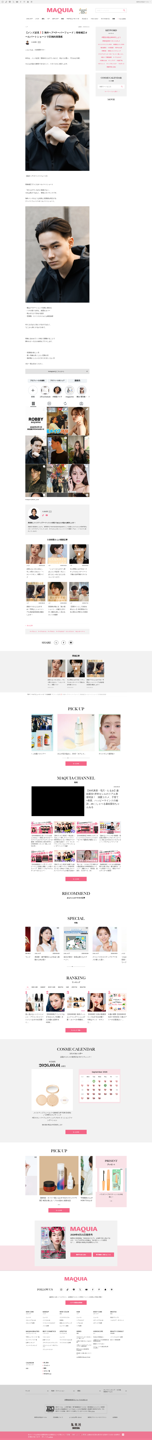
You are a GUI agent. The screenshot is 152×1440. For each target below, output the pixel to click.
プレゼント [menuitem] (85, 18)
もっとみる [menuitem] (122, 18)
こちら (93, 1411)
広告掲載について (58, 1417)
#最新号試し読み (111, 67)
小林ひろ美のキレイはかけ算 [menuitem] (84, 1341)
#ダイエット (101, 63)
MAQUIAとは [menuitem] (47, 1373)
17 (105, 1090)
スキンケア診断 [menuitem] (30, 1323)
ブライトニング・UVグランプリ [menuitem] (50, 1346)
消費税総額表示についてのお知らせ (76, 1400)
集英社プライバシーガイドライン (97, 1417)
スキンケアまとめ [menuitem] (31, 1320)
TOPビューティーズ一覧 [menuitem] (32, 1337)
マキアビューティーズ (38, 694)
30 (99, 1098)
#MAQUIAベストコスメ (111, 41)
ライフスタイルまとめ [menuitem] (66, 1339)
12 (117, 1085)
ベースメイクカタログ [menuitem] (49, 1323)
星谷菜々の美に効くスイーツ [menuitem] (84, 1354)
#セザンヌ (121, 63)
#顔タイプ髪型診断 (106, 57)
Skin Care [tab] (35, 987)
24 (105, 1094)
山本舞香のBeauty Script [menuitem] (83, 1357)
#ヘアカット (33, 631)
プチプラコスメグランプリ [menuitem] (50, 1342)
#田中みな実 (118, 47)
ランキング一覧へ (76, 1030)
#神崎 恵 (104, 51)
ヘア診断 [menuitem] (79, 1325)
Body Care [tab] (51, 987)
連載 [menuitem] (113, 18)
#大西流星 (111, 47)
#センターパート (80, 631)
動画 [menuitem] (44, 1368)
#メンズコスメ (70, 631)
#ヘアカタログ (60, 631)
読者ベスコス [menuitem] (46, 1339)
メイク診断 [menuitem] (46, 1325)
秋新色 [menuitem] (61, 1320)
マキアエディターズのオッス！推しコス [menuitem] (84, 1337)
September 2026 (99, 1072)
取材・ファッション (57, 1391)
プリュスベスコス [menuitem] (48, 1349)
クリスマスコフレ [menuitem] (65, 1317)
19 (117, 1090)
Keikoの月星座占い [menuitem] (98, 1337)
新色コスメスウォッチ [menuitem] (66, 1323)
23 (99, 1094)
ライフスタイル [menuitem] (105, 18)
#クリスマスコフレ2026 (105, 44)
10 (105, 1085)
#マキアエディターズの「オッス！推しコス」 (111, 54)
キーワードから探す (111, 91)
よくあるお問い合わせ (75, 1417)
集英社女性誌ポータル (142, 2)
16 (99, 1090)
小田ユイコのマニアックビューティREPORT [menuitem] (84, 1345)
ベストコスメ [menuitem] (94, 18)
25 (111, 1094)
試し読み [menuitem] (46, 1362)
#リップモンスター (112, 63)
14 (88, 1090)
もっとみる (76, 763)
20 (82, 1094)
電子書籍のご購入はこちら (103, 1254)
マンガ (27, 1391)
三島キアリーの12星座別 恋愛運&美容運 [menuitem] (101, 1340)
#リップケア (111, 60)
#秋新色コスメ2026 (118, 44)
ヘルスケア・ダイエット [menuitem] (117, 1320)
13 (82, 1090)
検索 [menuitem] (27, 1368)
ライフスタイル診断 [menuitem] (65, 1342)
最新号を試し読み (81, 1254)
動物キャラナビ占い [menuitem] (99, 1343)
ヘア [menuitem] (48, 18)
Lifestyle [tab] (74, 987)
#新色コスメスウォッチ (114, 51)
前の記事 (30, 625)
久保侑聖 (45, 511)
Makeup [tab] (43, 987)
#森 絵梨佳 (103, 47)
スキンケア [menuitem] (29, 18)
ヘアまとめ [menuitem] (80, 1323)
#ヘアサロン (51, 631)
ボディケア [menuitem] (55, 18)
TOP (28, 694)
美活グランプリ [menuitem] (114, 1317)
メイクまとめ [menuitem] (46, 1320)
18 (111, 1090)
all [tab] (28, 987)
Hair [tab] (67, 987)
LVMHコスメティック (53, 1115)
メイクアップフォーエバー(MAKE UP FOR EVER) (52, 1113)
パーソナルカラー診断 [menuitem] (116, 1337)
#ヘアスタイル (42, 631)
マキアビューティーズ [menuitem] (73, 18)
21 (88, 1094)
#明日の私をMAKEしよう (111, 37)
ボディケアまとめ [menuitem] (98, 1320)
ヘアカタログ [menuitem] (80, 1320)
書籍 (78, 1391)
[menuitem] (34, 1313)
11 (111, 1085)
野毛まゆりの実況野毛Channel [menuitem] (83, 1350)
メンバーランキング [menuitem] (31, 1345)
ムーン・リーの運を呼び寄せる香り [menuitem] (100, 1347)
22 (94, 1094)
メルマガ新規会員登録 (76, 1302)
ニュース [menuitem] (28, 1317)
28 (88, 1098)
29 (94, 1098)
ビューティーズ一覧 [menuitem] (31, 1339)
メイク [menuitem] (37, 18)
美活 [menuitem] (62, 18)
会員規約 (115, 1417)
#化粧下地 (119, 60)
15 (94, 1090)
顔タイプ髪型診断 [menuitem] (115, 1339)
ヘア (26, 27)
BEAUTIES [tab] (83, 987)
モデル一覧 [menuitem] (46, 1371)
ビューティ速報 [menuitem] (64, 1325)
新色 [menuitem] (43, 18)
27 (82, 1098)
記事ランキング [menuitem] (30, 1342)
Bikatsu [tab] (60, 987)
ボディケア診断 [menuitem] (97, 1323)
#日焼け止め (103, 60)
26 (117, 1094)
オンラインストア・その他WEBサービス (112, 1391)
